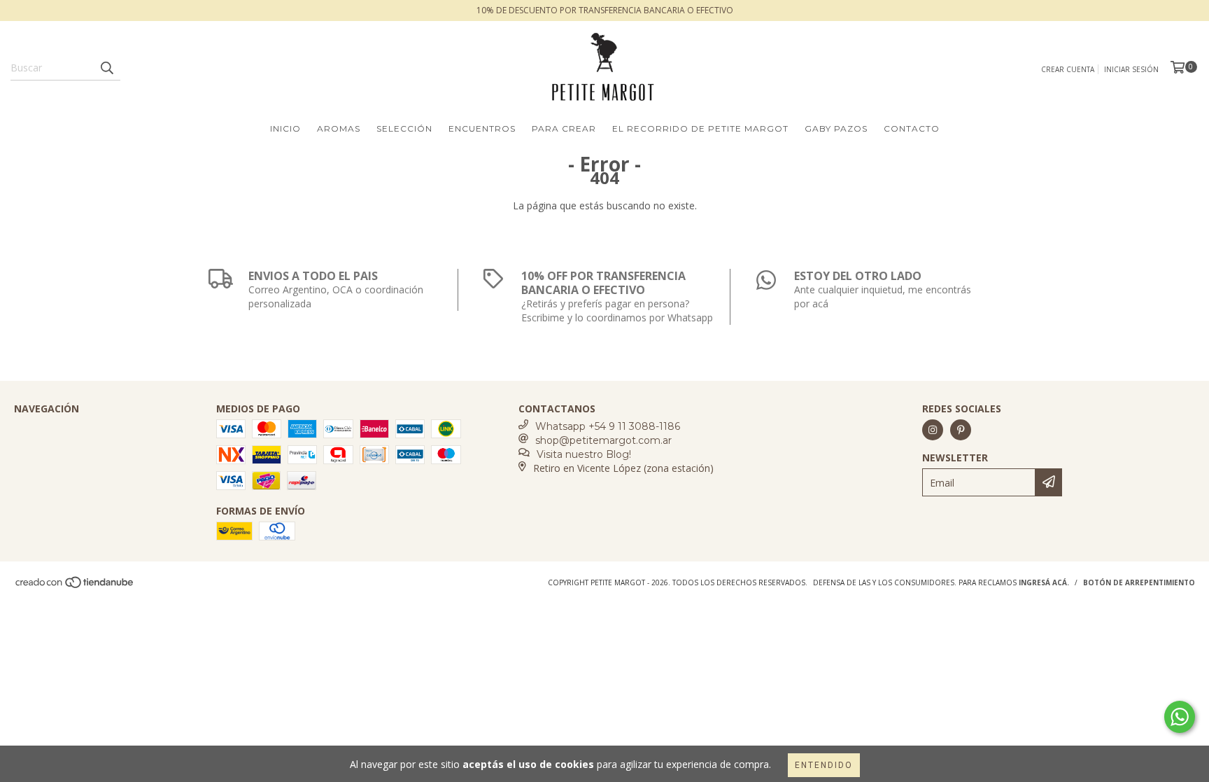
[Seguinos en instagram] (932, 429)
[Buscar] (106, 68)
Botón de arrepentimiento (1139, 582)
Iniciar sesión (1131, 69)
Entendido (824, 765)
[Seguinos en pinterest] (960, 429)
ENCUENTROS (482, 128)
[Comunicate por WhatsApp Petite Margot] (1179, 717)
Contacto (912, 128)
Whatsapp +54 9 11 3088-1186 (607, 426)
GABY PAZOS (836, 128)
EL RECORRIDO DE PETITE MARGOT (700, 128)
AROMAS (338, 128)
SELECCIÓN (404, 128)
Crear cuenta (1067, 69)
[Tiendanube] (75, 586)
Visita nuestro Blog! (584, 454)
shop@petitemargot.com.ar (603, 440)
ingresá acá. (1044, 582)
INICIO (285, 128)
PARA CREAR (564, 128)
